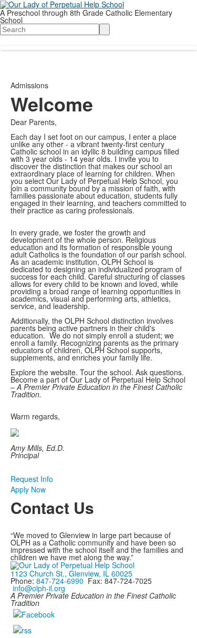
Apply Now (28, 489)
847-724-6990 (60, 580)
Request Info (32, 479)
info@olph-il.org (39, 588)
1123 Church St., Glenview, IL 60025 (71, 573)
